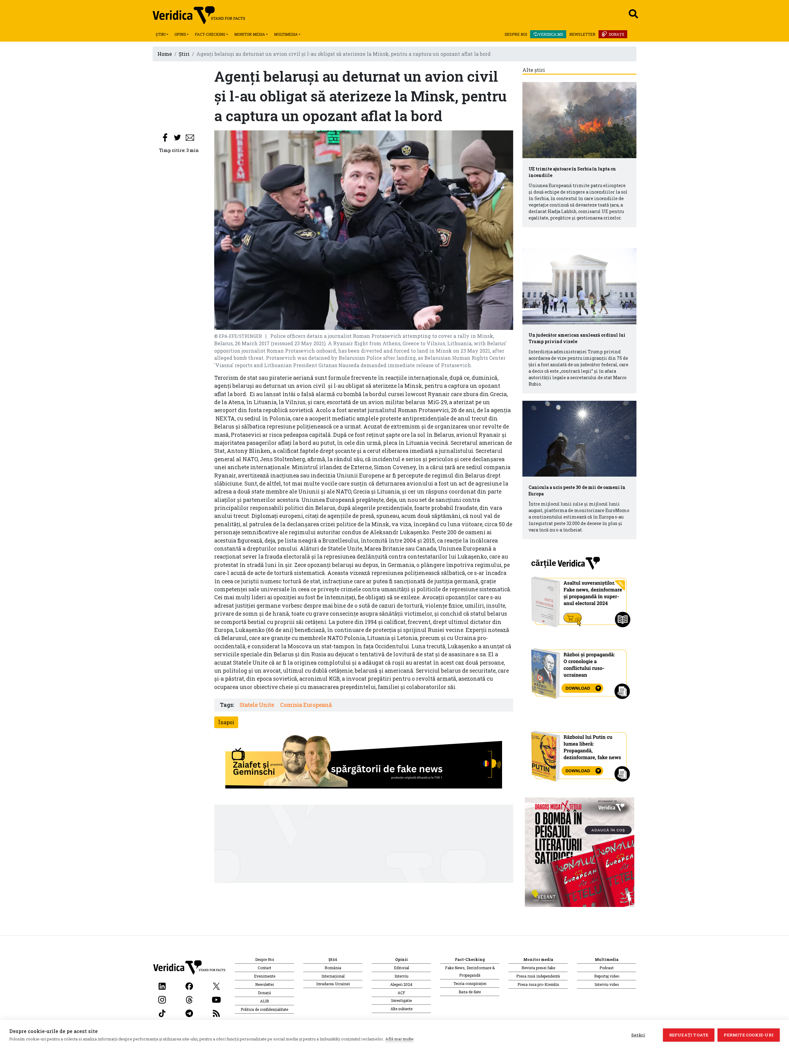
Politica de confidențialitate (264, 1009)
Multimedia (286, 34)
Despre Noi (516, 34)
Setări (638, 1035)
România (333, 967)
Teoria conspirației (469, 983)
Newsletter (582, 34)
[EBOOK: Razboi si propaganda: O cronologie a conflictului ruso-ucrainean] (579, 671)
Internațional (333, 976)
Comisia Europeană (306, 704)
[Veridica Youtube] (216, 999)
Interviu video (607, 984)
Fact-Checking (210, 34)
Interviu (401, 976)
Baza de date (470, 991)
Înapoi (226, 722)
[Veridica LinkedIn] (162, 985)
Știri (161, 34)
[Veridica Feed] (216, 1012)
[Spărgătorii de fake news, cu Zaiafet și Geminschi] (363, 763)
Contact (264, 967)
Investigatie (401, 1000)
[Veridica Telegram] (189, 1012)
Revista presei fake (538, 967)
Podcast (606, 967)
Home (164, 54)
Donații (616, 34)
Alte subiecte (401, 1008)
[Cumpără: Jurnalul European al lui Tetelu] (579, 851)
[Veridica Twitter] (216, 985)
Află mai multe (399, 1039)
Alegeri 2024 (401, 984)
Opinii (180, 34)
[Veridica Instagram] (162, 999)
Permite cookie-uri (749, 1035)
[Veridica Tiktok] (162, 1012)
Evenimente (264, 976)
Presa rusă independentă (538, 976)
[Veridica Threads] (189, 999)
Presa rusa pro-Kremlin (538, 984)
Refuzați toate (689, 1035)
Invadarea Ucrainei (333, 983)
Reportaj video (606, 976)
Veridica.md (550, 34)
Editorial (401, 967)
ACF (401, 992)
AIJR (264, 1001)
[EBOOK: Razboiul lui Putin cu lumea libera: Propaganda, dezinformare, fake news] (579, 753)
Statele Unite (256, 704)
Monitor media (249, 34)
